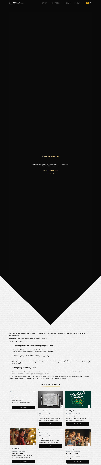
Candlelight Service (72, 411)
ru (90, 3)
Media (67, 3)
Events (44, 3)
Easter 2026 (15, 395)
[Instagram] (50, 174)
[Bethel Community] (16, 3)
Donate (77, 3)
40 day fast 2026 (43, 411)
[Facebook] (47, 174)
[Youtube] (53, 174)
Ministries (55, 3)
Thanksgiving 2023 (71, 449)
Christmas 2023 (43, 433)
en (87, 3)
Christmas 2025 (16, 448)
